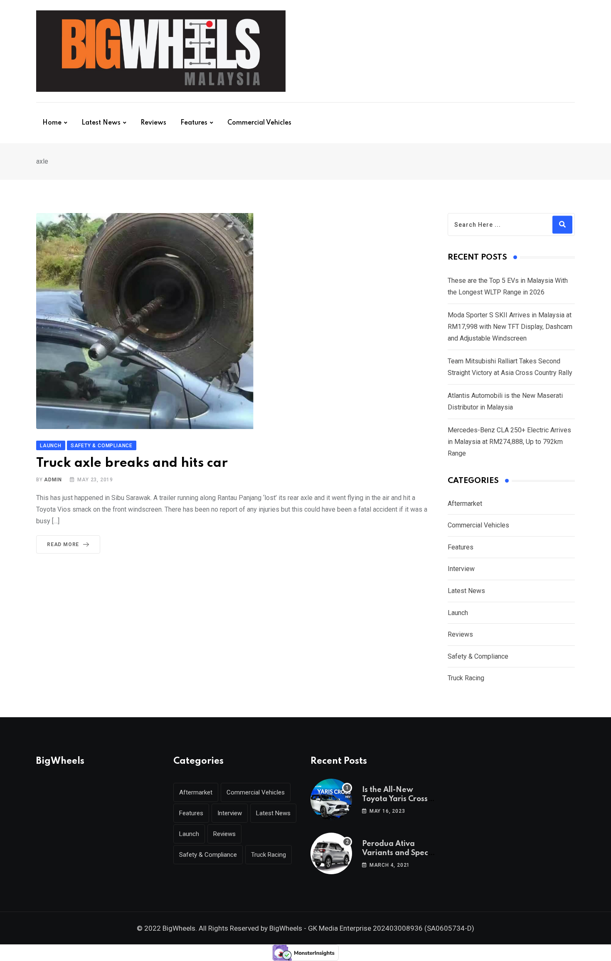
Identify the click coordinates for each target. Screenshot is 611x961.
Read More (63, 544)
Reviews (153, 123)
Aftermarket (465, 503)
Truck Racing (466, 678)
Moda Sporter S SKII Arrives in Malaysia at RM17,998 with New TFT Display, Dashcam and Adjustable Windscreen (510, 326)
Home (52, 123)
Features (193, 123)
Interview (461, 569)
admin (53, 480)
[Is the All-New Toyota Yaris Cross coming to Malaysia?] (331, 799)
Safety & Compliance (478, 656)
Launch (458, 613)
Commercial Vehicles (259, 123)
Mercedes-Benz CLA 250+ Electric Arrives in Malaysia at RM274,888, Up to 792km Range (509, 441)
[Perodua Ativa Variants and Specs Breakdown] (331, 853)
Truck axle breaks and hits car (132, 463)
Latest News (101, 123)
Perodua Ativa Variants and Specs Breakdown (396, 853)
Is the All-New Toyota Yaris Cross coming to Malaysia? (399, 799)
